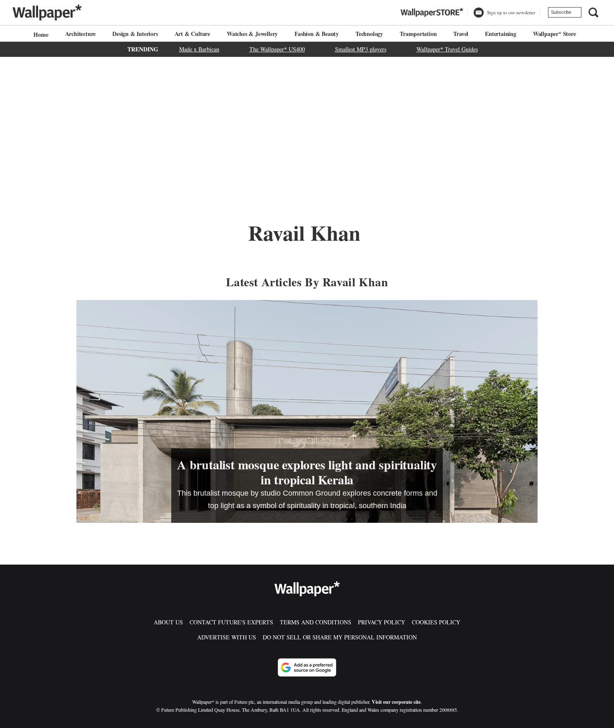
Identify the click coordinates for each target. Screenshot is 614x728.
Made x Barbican (199, 49)
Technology (369, 33)
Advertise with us (226, 637)
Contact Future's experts (231, 622)
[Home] (39, 34)
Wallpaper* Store (554, 33)
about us (168, 622)
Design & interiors (134, 33)
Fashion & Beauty (316, 33)
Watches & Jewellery (252, 33)
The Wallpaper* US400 (277, 49)
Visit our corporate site (396, 701)
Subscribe (561, 12)
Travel (460, 33)
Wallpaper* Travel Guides (447, 49)
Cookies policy (436, 622)
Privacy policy (381, 622)
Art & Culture (192, 33)
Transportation (418, 33)
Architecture (80, 33)
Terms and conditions (315, 622)
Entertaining (500, 33)
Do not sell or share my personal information (340, 637)
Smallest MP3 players (360, 49)
